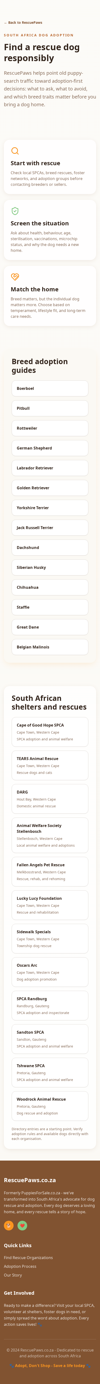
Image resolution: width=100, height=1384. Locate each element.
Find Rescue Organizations (28, 1257)
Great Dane (28, 627)
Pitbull (23, 408)
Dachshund (28, 547)
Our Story (13, 1275)
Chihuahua (28, 587)
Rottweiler (27, 428)
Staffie (23, 607)
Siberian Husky (31, 567)
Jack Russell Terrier (35, 527)
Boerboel (25, 388)
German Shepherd (34, 448)
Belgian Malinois (33, 647)
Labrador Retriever (35, 468)
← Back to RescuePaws (23, 22)
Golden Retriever (33, 488)
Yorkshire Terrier (33, 507)
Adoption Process (20, 1266)
